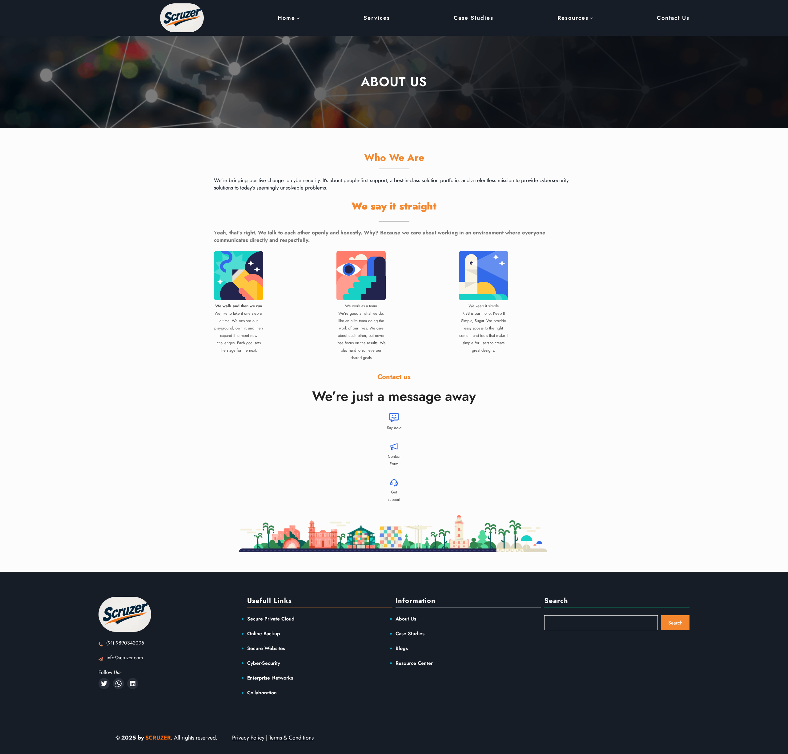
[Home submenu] (298, 18)
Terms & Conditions (291, 738)
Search (675, 622)
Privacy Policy (248, 738)
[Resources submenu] (591, 18)
